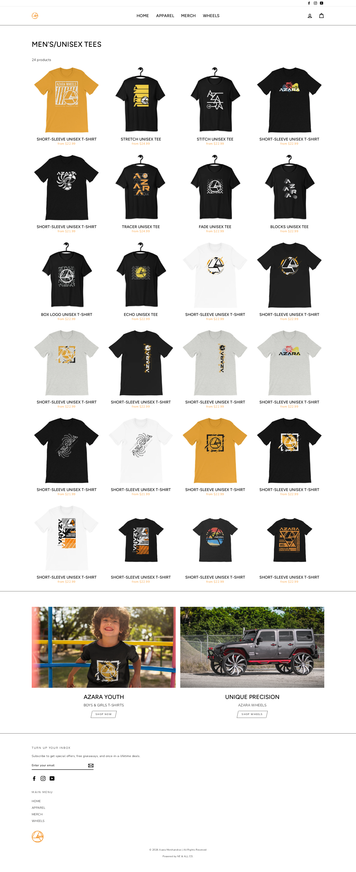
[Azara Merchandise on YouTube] (52, 778)
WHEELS (211, 15)
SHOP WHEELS (252, 714)
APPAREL (165, 15)
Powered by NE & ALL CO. (178, 856)
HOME (143, 15)
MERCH (188, 15)
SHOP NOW (104, 714)
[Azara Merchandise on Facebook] (34, 778)
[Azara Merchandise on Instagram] (43, 778)
